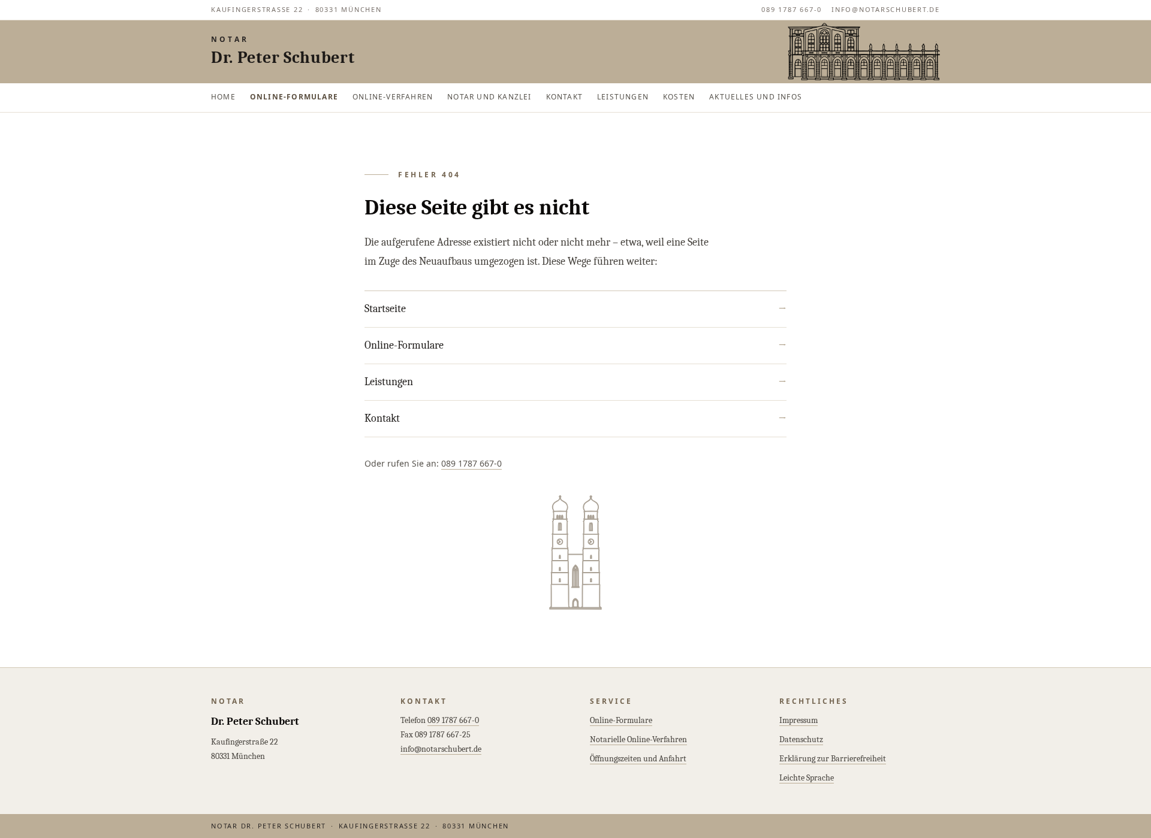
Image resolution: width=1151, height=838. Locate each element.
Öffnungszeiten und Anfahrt (638, 759)
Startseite (575, 308)
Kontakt (564, 97)
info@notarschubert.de (885, 9)
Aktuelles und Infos (755, 97)
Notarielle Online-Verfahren (638, 739)
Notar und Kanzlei (489, 97)
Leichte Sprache (806, 778)
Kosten (679, 97)
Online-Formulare (294, 97)
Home (223, 97)
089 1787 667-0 (791, 9)
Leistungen (623, 97)
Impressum (798, 720)
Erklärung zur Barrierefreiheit (832, 759)
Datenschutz (801, 739)
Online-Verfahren (392, 97)
